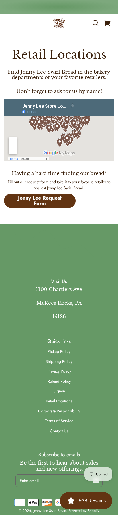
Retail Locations (59, 401)
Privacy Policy (59, 371)
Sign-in (59, 391)
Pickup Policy (59, 351)
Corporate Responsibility (59, 411)
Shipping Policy (59, 361)
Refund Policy (59, 381)
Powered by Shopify (83, 510)
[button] (95, 23)
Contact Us (59, 431)
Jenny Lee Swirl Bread (49, 510)
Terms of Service (59, 421)
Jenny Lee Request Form (40, 200)
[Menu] (10, 23)
